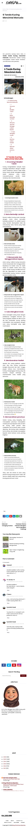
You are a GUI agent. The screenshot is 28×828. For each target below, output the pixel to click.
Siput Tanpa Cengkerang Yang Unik (16, 550)
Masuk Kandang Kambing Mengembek (16, 544)
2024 (4, 761)
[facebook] (4, 665)
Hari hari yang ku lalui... (10, 778)
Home (4, 9)
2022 (4, 766)
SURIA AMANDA (8, 789)
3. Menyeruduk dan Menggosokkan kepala (12, 125)
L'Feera (9, 594)
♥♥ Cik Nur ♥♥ (11, 580)
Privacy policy (7, 822)
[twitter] (9, 665)
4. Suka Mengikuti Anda (12, 133)
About (12, 820)
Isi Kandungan (8, 98)
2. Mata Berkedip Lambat (12, 116)
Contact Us (19, 820)
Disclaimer (16, 822)
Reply (8, 575)
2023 (4, 764)
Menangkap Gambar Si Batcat (16, 538)
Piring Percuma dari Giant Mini (11, 779)
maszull (9, 565)
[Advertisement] (14, 38)
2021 (4, 768)
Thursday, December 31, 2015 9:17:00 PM (15, 609)
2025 (4, 759)
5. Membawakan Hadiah (12, 140)
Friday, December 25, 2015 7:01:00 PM (15, 596)
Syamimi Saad (11, 607)
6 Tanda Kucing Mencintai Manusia (12, 101)
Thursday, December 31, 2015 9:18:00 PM (15, 623)
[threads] (24, 665)
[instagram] (19, 665)
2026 (4, 757)
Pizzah (5, 21)
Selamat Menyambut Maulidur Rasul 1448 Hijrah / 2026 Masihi (13, 785)
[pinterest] (14, 665)
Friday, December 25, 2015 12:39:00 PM (15, 567)
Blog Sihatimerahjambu (10, 783)
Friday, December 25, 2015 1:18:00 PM (14, 581)
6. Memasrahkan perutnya (12, 148)
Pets (7, 9)
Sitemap (23, 822)
